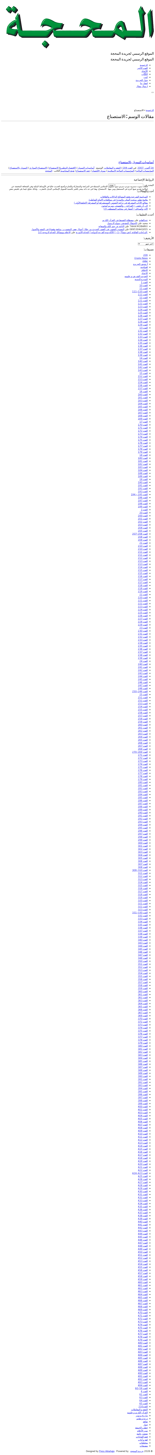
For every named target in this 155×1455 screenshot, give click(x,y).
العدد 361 (143, 994)
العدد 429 (143, 1188)
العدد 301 (143, 845)
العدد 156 (143, 385)
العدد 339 (143, 936)
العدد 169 (143, 418)
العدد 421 (143, 1167)
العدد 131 (143, 330)
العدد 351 (143, 964)
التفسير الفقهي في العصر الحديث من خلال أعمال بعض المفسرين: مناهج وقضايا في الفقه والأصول (77, 229)
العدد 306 (143, 861)
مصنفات (144, 1445)
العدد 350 (143, 961)
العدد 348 (143, 958)
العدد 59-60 (141, 1388)
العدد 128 (143, 321)
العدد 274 (143, 764)
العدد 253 (143, 703)
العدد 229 (143, 624)
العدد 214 (143, 567)
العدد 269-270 (140, 752)
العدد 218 (143, 585)
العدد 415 (143, 1148)
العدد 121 (143, 300)
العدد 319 (143, 897)
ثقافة (145, 1421)
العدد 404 (143, 1115)
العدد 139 (143, 355)
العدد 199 (143, 506)
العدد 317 (143, 891)
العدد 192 (143, 488)
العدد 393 (143, 1085)
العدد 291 (143, 815)
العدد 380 (143, 1045)
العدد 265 (143, 739)
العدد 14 (143, 358)
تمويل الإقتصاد (98, 170)
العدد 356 (143, 979)
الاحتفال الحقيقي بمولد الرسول (122, 223)
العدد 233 (143, 639)
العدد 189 (143, 476)
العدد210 (143, 1406)
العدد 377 (143, 1036)
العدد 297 (143, 833)
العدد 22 (143, 594)
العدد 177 (143, 446)
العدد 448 (143, 1245)
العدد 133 (143, 336)
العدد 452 (143, 1258)
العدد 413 (143, 1142)
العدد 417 (143, 1155)
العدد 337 (143, 930)
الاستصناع (53, 167)
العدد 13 (143, 327)
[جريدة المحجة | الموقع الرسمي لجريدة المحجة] (80, 47)
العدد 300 (143, 842)
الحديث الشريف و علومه (136, 276)
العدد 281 (143, 785)
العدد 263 (143, 733)
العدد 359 (143, 988)
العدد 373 (143, 1024)
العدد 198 (143, 503)
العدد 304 (143, 855)
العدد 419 (143, 1161)
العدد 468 (143, 1306)
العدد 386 (143, 1064)
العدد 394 (143, 1088)
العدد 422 (143, 1170)
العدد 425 (143, 1176)
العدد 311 (143, 873)
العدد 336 (143, 927)
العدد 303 (143, 852)
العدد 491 (143, 1376)
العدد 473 (143, 1321)
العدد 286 (143, 800)
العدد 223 (143, 606)
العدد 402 (143, 1109)
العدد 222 (143, 603)
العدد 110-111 (140, 291)
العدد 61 (143, 1394)
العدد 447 (143, 1242)
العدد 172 (143, 430)
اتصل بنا (144, 83)
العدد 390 (143, 1076)
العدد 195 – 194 (139, 494)
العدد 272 (143, 758)
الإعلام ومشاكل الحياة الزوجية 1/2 (54, 232)
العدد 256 (143, 712)
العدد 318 (143, 894)
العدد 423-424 (140, 1173)
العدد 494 (143, 1385)
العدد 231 (143, 633)
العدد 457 (143, 1273)
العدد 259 (143, 721)
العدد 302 (143, 849)
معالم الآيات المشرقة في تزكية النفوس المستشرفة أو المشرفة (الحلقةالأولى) (111, 202)
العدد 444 (143, 1233)
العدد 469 (143, 1309)
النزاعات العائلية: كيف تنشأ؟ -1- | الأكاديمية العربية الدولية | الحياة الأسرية (112, 232)
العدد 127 (143, 318)
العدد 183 (143, 467)
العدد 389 (143, 1073)
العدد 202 (143, 521)
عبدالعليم (143, 220)
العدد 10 (143, 285)
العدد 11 (143, 288)
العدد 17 (143, 421)
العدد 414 (143, 1145)
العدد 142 (143, 367)
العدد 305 (143, 858)
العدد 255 (143, 709)
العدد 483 (143, 1351)
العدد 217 (143, 579)
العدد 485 (143, 1358)
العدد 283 (143, 791)
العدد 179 (143, 452)
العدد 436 (143, 1209)
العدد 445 (143, 1236)
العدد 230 (143, 630)
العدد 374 (143, 1027)
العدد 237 (143, 652)
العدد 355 (143, 976)
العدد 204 (143, 527)
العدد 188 (143, 473)
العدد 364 (143, 1003)
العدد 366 (143, 1009)
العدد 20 (143, 512)
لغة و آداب (143, 1439)
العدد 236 (143, 649)
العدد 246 (143, 682)
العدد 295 (143, 827)
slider (145, 261)
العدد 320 (143, 900)
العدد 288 (143, 806)
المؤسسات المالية (145, 170)
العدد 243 (143, 673)
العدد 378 (143, 1039)
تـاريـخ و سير (142, 1415)
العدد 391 (143, 1079)
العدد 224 (143, 609)
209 (145, 255)
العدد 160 (143, 394)
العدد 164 (143, 403)
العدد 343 (143, 942)
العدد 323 (143, 909)
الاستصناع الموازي (38, 167)
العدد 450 (143, 1252)
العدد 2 (144, 509)
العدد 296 (143, 830)
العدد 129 (143, 324)
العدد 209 (143, 539)
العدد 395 (143, 1091)
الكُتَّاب (145, 74)
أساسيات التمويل (85, 167)
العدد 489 (143, 1370)
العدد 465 (143, 1297)
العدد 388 (143, 1070)
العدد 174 (143, 436)
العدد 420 (143, 1164)
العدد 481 (143, 1345)
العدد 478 (143, 1336)
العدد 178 (143, 449)
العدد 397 (143, 1097)
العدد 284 (127, 167)
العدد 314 (143, 882)
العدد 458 (143, 1276)
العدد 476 (143, 1330)
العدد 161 (143, 397)
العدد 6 (144, 1391)
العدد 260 (143, 724)
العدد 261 (143, 727)
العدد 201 (143, 518)
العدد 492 (143, 1379)
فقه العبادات (142, 1436)
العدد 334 (143, 921)
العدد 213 (143, 561)
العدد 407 (143, 1124)
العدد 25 (143, 694)
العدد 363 (143, 1000)
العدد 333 (143, 918)
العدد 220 (143, 597)
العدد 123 (143, 306)
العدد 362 (143, 997)
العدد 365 (143, 1006)
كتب (146, 77)
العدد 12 (143, 297)
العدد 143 (143, 370)
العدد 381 (143, 1048)
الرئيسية (144, 65)
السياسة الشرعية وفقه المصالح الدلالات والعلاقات (124, 196)
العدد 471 (143, 1315)
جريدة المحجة (136, 1451)
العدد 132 (143, 333)
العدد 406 (143, 1121)
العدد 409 (143, 1130)
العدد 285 (143, 797)
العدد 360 (143, 991)
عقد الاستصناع (83, 170)
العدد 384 (143, 1058)
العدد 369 (143, 1015)
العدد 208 (143, 536)
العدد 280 (143, 782)
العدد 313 (143, 879)
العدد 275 (143, 767)
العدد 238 (143, 655)
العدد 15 (143, 373)
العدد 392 (143, 1082)
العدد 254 (143, 706)
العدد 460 (143, 1282)
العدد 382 (143, 1052)
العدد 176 (143, 442)
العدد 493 (143, 1382)
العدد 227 (143, 618)
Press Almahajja (106, 1451)
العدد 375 (143, 1030)
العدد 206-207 (140, 533)
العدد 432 (143, 1197)
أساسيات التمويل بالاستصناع (136, 162)
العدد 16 (143, 391)
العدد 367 (143, 1012)
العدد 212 (143, 558)
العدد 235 (143, 646)
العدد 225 (143, 612)
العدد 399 (143, 1103)
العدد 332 (143, 915)
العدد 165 (143, 406)
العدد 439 (143, 1218)
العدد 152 (143, 376)
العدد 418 (143, 1158)
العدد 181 (143, 461)
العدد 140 (143, 361)
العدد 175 (143, 439)
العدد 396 (143, 1094)
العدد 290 (143, 812)
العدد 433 (143, 1200)
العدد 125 (143, 312)
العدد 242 (143, 670)
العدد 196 (143, 497)
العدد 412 (143, 1139)
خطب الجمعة (141, 1427)
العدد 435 (143, 1206)
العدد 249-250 (140, 691)
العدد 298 (143, 836)
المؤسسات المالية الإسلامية (120, 170)
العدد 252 (143, 700)
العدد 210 (143, 546)
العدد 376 (143, 1033)
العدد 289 (143, 809)
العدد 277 (143, 773)
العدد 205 (143, 530)
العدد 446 (143, 1239)
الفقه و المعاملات (112, 167)
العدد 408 (143, 1127)
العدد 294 (143, 824)
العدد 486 (143, 1361)
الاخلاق (144, 270)
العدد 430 (143, 1191)
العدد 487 (143, 1364)
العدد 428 (143, 1185)
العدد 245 (143, 679)
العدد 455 (143, 1267)
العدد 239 (143, 658)
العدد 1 (144, 282)
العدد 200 (143, 515)
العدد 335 (143, 924)
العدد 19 (143, 479)
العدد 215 (143, 570)
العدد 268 (143, 749)
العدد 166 (143, 409)
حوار (145, 1424)
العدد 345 (143, 949)
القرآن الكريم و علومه (137, 1412)
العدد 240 (143, 664)
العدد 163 (143, 400)
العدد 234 (143, 642)
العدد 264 (143, 736)
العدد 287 (143, 803)
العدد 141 (143, 364)
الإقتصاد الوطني (68, 167)
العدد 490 (143, 1373)
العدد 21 (143, 542)
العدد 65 (143, 1403)
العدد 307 (143, 864)
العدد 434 (143, 1203)
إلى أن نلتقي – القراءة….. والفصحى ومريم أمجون (124, 205)
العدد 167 (143, 412)
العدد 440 (143, 1221)
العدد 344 (143, 945)
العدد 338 (143, 933)
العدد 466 (143, 1300)
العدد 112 (143, 294)
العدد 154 (143, 382)
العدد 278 (143, 776)
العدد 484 (143, 1355)
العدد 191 (143, 485)
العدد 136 (143, 346)
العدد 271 (143, 755)
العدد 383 (143, 1055)
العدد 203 (143, 524)
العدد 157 (143, 388)
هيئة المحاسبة (67, 170)
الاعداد (145, 273)
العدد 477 (143, 1333)
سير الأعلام (142, 1430)
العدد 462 (143, 1288)
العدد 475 (143, 1327)
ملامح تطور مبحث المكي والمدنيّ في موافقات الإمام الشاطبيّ (118, 199)
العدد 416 (143, 1152)
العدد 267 (143, 745)
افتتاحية (144, 267)
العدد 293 (143, 821)
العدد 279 (143, 779)
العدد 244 (143, 676)
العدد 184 (143, 470)
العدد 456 (143, 1270)
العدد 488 (143, 1367)
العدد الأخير (142, 68)
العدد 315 (143, 885)
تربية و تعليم (142, 1418)
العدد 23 (143, 627)
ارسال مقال (142, 86)
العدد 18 (143, 455)
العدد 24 (143, 661)
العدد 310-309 (140, 870)
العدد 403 (143, 1112)
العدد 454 (143, 1264)
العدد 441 (143, 1224)
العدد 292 (143, 818)
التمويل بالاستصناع (18, 167)
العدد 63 (143, 1397)
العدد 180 (143, 458)
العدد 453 (143, 1261)
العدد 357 (143, 982)
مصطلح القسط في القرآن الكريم (118, 220)
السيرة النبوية (141, 279)
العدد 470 (143, 1312)
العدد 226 (143, 615)
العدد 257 (143, 715)
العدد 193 (143, 491)
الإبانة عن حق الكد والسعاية (111, 226)
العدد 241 (143, 667)
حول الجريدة (142, 80)
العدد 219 (143, 591)
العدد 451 (143, 1255)
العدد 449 (143, 1248)
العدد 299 (143, 839)
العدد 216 (143, 576)
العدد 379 (143, 1042)
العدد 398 (143, 1100)
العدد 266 (143, 742)
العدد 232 (143, 636)
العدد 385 (143, 1061)
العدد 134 (143, 339)
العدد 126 (143, 315)
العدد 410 (143, 1133)
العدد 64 (143, 1400)
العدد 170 (143, 424)
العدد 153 (143, 379)
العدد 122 (143, 303)
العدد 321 (143, 903)
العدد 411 (143, 1136)
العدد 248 (143, 688)
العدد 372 (143, 1021)
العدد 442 (143, 1227)
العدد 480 (143, 1342)
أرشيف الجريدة (140, 264)
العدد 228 (143, 621)
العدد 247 (143, 685)
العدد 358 (143, 985)
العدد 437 (143, 1212)
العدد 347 (143, 955)
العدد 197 (143, 500)
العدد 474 (143, 1324)
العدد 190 (143, 482)
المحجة (48, 170)
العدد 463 (143, 1291)
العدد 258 (143, 718)
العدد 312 (143, 876)
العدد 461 (143, 1285)
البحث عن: (149, 185)
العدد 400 (143, 1106)
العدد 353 (143, 970)
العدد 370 (143, 1018)
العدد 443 (143, 1230)
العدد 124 (143, 309)
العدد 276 (143, 770)
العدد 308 (143, 867)
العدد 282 (143, 788)
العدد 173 (143, 433)
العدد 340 (143, 939)
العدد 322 (143, 906)
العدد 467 (143, 1303)
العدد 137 (143, 349)
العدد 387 (143, 1067)
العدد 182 (143, 464)
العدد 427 (143, 1182)
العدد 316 (143, 888)
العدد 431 (143, 1194)
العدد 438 (143, 1215)
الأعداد (145, 71)
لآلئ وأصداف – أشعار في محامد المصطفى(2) (126, 208)
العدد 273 (143, 761)
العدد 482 (143, 1348)
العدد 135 (143, 343)
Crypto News (141, 258)
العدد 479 (143, 1339)
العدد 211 (143, 552)
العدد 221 (143, 600)
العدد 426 (143, 1179)
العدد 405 (143, 1118)
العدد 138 (143, 352)
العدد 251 (143, 697)
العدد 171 (143, 427)
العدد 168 (143, 415)
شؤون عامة (142, 1433)
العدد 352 (143, 967)
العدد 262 (143, 730)
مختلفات (143, 1442)
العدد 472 (143, 1318)
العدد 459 (143, 1279)
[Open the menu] (152, 92)
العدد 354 (143, 973)
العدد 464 (143, 1294)
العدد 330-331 (140, 912)
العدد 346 (143, 952)
